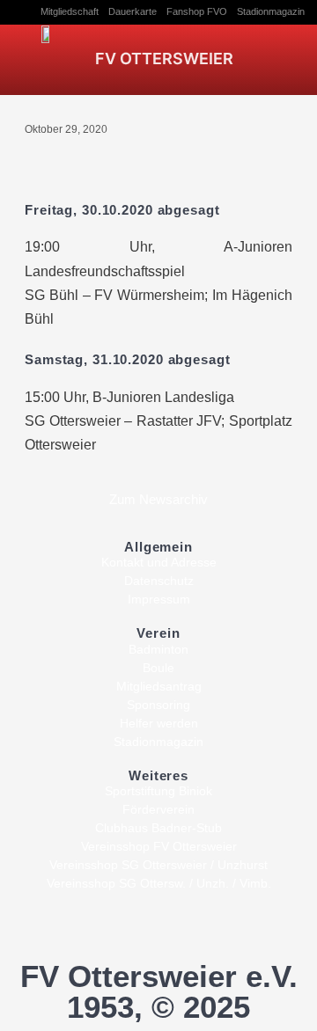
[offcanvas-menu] (282, 57)
